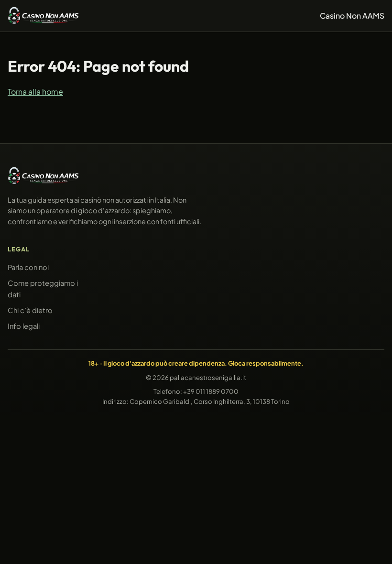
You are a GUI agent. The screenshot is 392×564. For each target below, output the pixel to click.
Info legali (24, 326)
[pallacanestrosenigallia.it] (43, 15)
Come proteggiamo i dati (43, 289)
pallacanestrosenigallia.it (208, 377)
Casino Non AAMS (352, 16)
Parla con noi (28, 267)
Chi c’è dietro (30, 310)
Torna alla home (35, 91)
